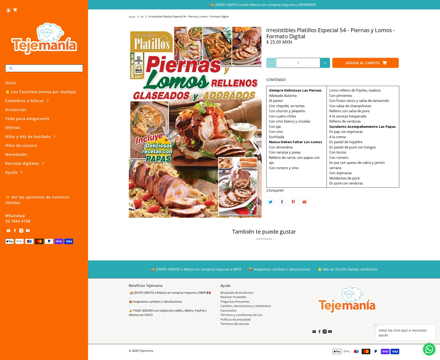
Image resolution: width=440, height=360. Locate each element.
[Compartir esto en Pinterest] (293, 202)
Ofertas (12, 127)
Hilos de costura (21, 145)
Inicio (10, 82)
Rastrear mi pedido (233, 297)
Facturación (228, 310)
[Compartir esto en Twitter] (270, 202)
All (141, 16)
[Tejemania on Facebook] (15, 231)
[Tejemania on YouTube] (28, 231)
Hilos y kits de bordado (28, 136)
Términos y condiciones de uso (241, 315)
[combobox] (44, 68)
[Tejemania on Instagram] (21, 231)
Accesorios (16, 109)
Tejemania (146, 351)
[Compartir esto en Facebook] (282, 202)
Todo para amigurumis (27, 118)
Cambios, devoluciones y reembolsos (245, 306)
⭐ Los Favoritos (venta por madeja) (40, 91)
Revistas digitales (22, 163)
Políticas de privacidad (235, 319)
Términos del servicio (234, 324)
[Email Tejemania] (8, 231)
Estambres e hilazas (24, 100)
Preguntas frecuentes (235, 301)
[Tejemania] (44, 38)
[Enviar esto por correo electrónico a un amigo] (304, 202)
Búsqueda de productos (236, 292)
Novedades (16, 154)
